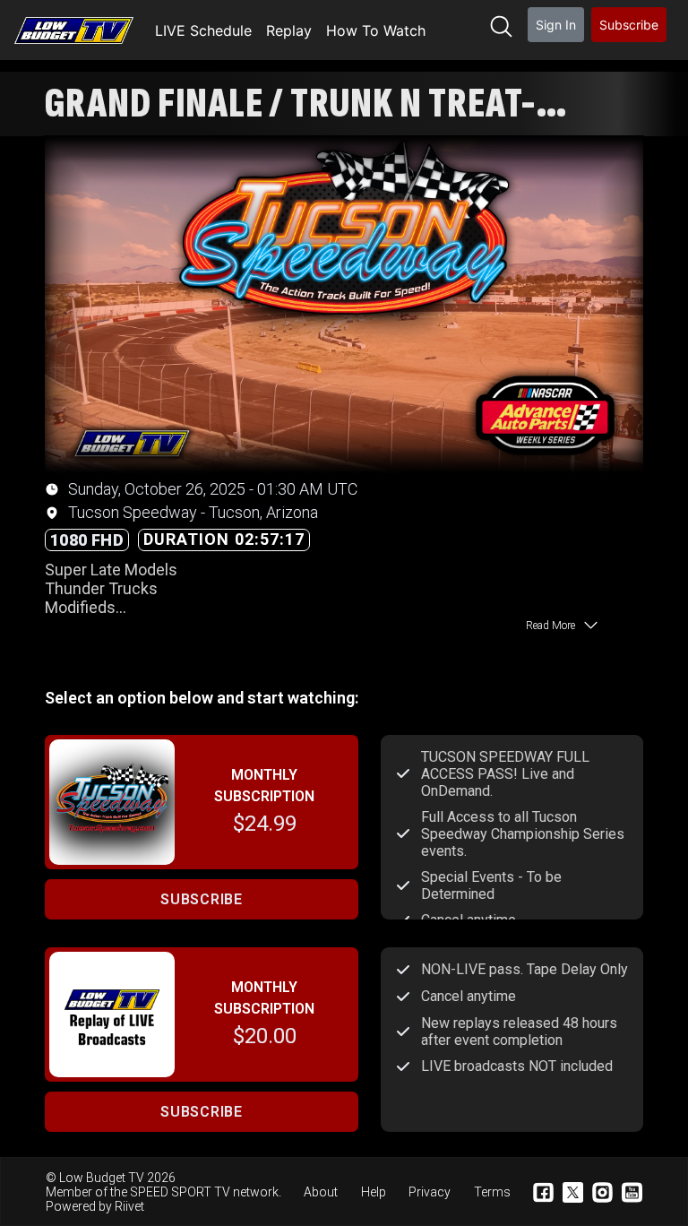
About (321, 1192)
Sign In (556, 24)
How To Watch (376, 30)
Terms (492, 1192)
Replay (289, 30)
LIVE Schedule (203, 30)
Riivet (129, 1206)
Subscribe (628, 24)
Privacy (429, 1192)
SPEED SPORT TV (180, 1192)
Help (373, 1192)
